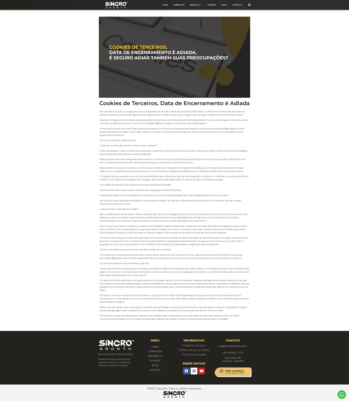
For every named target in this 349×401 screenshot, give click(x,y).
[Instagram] (194, 371)
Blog (224, 4)
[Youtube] (201, 371)
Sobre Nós (178, 4)
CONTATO (237, 4)
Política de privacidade (194, 350)
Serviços (194, 4)
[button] (249, 5)
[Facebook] (186, 371)
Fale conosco (234, 370)
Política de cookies (194, 354)
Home (165, 4)
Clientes (211, 4)
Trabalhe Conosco (194, 345)
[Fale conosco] (221, 371)
